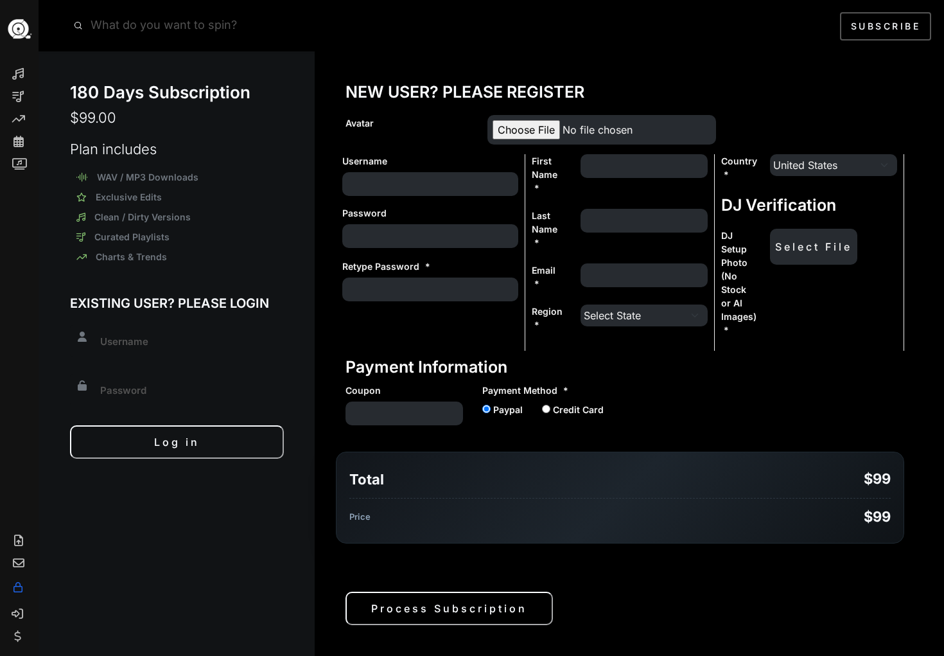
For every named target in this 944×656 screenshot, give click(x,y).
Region (547, 318)
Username (364, 160)
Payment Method (525, 390)
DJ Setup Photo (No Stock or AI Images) (736, 282)
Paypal (507, 409)
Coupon (363, 390)
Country (739, 167)
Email (543, 277)
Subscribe (886, 26)
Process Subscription (449, 608)
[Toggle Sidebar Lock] (24, 587)
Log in (177, 442)
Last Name (544, 229)
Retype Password (386, 266)
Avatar (359, 123)
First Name (544, 174)
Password (364, 213)
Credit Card (577, 409)
